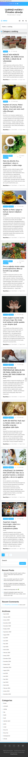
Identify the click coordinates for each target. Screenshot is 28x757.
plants (4, 724)
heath (4, 718)
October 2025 (6, 629)
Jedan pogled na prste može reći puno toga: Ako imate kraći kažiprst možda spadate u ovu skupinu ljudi (13, 321)
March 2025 (6, 649)
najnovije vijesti (6, 721)
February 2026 (6, 617)
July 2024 (5, 673)
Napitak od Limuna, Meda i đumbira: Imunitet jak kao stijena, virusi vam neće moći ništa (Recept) (13, 108)
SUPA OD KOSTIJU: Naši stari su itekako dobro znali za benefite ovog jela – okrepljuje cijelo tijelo (14, 424)
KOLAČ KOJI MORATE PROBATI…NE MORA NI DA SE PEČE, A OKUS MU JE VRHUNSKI (13, 58)
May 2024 (5, 679)
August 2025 (6, 635)
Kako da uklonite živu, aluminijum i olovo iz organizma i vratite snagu (12, 163)
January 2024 (6, 691)
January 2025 (6, 655)
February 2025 (6, 652)
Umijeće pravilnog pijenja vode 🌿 (11, 589)
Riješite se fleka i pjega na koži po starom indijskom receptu (12, 212)
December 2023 (7, 694)
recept (10, 155)
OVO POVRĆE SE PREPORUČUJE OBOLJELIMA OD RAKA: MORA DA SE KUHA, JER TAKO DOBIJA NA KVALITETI (14, 372)
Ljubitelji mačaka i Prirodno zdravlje (14, 11)
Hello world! (22, 604)
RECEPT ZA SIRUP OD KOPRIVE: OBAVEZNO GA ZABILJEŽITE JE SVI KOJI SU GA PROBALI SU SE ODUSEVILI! (15, 585)
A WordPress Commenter (10, 605)
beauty (5, 703)
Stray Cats (5, 733)
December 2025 (7, 623)
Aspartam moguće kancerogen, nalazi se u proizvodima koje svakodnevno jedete (11, 525)
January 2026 (6, 620)
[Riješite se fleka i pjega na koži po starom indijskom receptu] (14, 197)
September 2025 (7, 632)
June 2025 (5, 640)
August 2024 (6, 670)
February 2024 (6, 688)
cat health (5, 706)
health (4, 715)
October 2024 (6, 664)
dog (4, 712)
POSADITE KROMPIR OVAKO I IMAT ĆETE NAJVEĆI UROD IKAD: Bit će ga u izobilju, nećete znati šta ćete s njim (15, 594)
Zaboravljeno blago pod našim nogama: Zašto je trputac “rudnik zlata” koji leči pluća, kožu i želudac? (14, 574)
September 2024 (7, 667)
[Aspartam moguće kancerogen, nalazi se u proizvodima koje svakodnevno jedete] (14, 509)
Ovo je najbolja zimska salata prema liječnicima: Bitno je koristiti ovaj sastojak (13, 268)
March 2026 (6, 614)
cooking (5, 51)
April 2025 (5, 646)
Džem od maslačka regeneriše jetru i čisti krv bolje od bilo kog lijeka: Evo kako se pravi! (14, 579)
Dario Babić (14, 79)
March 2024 (6, 685)
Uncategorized (6, 736)
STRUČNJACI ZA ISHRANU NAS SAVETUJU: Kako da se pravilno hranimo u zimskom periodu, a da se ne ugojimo (13, 473)
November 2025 (7, 626)
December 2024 (7, 658)
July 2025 (5, 637)
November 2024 (7, 661)
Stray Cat (5, 730)
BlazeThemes (13, 754)
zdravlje (6, 157)
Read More (5, 79)
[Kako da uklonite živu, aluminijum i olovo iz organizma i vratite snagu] (14, 144)
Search (4, 560)
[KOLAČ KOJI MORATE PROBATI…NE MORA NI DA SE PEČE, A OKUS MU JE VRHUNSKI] (14, 42)
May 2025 (5, 643)
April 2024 (5, 682)
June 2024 (5, 676)
